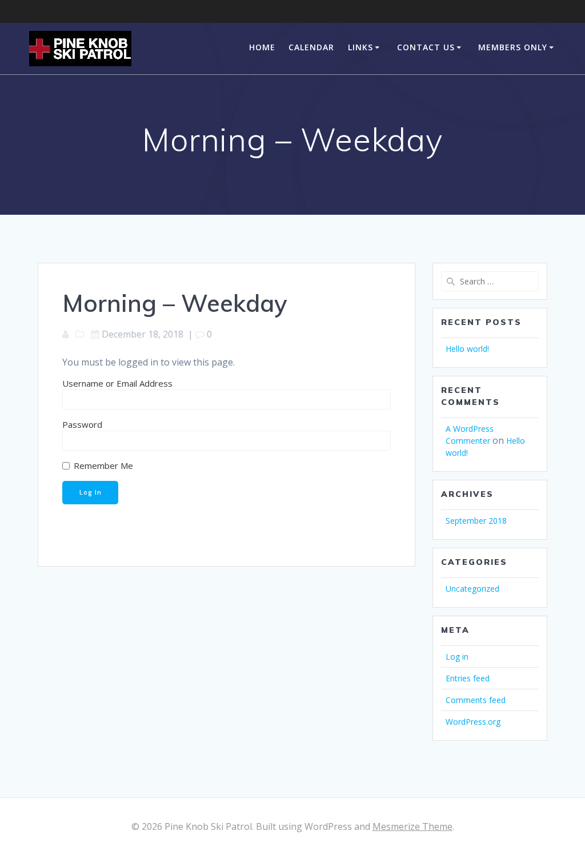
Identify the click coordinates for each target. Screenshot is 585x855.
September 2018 (476, 520)
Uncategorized (472, 588)
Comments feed (476, 700)
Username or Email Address (117, 383)
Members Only (512, 47)
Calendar (311, 47)
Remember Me (102, 465)
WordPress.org (473, 721)
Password (82, 424)
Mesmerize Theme (412, 826)
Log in (457, 656)
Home (262, 47)
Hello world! (467, 348)
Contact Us (426, 47)
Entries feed (468, 678)
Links (360, 47)
